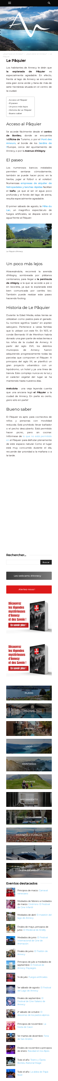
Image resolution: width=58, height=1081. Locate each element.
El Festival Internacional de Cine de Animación (32, 940)
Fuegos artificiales (38, 977)
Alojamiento (29, 799)
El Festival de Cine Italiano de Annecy (31, 1001)
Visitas (29, 728)
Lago (29, 746)
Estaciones (29, 852)
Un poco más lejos (18, 106)
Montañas (29, 763)
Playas (29, 693)
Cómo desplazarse (29, 817)
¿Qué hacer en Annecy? (13, 54)
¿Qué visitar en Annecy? (36, 54)
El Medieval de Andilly (34, 930)
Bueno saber (15, 113)
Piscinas (29, 710)
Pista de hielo (29, 870)
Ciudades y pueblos (29, 834)
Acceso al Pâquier (18, 100)
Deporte (29, 781)
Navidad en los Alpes (38, 1051)
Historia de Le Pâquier (20, 110)
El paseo (13, 103)
